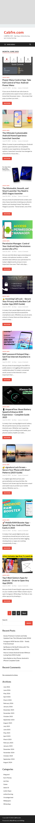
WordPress (13, 820)
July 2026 (6, 687)
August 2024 (7, 762)
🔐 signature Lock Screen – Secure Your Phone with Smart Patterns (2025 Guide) (16, 470)
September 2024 (8, 759)
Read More (6, 103)
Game (5, 784)
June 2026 (6, 690)
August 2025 (7, 723)
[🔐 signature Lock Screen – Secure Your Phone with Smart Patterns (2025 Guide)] (17, 453)
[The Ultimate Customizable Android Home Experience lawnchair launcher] (17, 119)
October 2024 (8, 756)
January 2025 (8, 746)
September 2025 (8, 720)
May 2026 (6, 693)
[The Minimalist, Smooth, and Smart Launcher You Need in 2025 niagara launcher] (17, 174)
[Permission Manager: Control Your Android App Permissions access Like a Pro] (17, 229)
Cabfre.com (14, 32)
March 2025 (7, 739)
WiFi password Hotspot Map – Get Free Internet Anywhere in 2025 (16, 357)
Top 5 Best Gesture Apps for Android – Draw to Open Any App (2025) (15, 580)
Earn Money (7, 778)
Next (24, 613)
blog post (6, 774)
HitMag (22, 820)
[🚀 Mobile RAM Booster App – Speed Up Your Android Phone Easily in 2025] (17, 508)
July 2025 (6, 726)
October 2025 (8, 716)
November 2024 (8, 752)
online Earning (8, 794)
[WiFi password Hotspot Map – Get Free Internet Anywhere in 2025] (17, 340)
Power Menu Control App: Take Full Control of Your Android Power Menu (16, 82)
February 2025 (8, 743)
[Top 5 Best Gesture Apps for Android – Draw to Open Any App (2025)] (17, 564)
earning (5, 781)
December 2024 (8, 749)
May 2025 (6, 733)
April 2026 (6, 697)
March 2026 (7, 700)
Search (4, 620)
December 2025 (8, 710)
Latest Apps (5, 77)
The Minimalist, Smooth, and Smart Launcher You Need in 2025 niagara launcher (15, 191)
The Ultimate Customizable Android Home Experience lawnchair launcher (14, 135)
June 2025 (6, 729)
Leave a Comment (23, 88)
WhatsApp (7, 804)
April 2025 (6, 736)
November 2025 (8, 713)
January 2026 (8, 706)
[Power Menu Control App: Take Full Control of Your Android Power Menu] (17, 66)
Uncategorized (8, 797)
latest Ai (6, 787)
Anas (15, 88)
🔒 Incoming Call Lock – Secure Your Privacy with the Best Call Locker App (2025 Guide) (16, 301)
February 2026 (8, 703)
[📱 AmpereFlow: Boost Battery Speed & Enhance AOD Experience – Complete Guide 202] (17, 395)
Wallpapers (7, 801)
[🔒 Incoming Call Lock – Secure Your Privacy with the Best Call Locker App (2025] (17, 285)
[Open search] (30, 44)
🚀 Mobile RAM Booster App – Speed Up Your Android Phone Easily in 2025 (16, 525)
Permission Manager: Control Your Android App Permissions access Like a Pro (16, 246)
